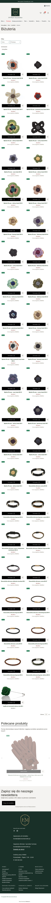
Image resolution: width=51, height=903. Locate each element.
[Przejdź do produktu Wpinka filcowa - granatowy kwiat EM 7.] (38, 410)
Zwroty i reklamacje (23, 888)
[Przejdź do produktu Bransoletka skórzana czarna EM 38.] (38, 473)
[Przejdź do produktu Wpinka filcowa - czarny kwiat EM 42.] (38, 127)
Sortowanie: (4, 46)
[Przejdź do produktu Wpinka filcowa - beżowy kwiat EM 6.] (13, 441)
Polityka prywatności (7, 878)
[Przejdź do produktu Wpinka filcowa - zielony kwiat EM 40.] (38, 159)
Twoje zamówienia (39, 869)
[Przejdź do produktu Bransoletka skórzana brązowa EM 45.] (13, 599)
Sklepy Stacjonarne (39, 888)
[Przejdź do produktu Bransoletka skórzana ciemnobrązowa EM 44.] (38, 599)
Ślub (9, 25)
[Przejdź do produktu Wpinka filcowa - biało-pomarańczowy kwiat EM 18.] (13, 346)
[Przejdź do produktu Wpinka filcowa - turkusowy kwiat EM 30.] (13, 283)
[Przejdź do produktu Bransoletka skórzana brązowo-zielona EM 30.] (38, 662)
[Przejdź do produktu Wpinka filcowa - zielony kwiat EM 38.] (13, 190)
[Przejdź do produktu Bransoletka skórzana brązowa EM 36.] (13, 504)
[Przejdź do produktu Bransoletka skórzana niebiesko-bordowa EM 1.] (13, 568)
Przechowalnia (38, 873)
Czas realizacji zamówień (8, 888)
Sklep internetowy (24, 901)
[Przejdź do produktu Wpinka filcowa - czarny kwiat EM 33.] (13, 252)
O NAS (20, 869)
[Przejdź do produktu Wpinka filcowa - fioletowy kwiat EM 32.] (38, 252)
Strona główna (3, 25)
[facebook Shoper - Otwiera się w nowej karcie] (14, 831)
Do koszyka (10, 74)
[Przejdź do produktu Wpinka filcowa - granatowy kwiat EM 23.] (13, 315)
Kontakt (4, 871)
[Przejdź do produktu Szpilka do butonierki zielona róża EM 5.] (13, 693)
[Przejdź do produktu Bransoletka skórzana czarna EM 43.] (13, 630)
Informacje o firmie (23, 871)
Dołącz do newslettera (8, 803)
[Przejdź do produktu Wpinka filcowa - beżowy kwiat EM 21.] (38, 315)
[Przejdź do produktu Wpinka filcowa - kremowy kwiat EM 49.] (13, 65)
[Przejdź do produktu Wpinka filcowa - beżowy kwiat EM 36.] (13, 221)
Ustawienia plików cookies (25, 880)
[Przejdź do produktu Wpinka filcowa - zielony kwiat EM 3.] (13, 473)
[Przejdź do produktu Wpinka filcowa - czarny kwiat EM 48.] (38, 65)
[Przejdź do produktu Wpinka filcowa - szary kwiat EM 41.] (13, 159)
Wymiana (21, 890)
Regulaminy (5, 873)
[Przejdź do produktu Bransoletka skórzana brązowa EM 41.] (13, 662)
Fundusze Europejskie (24, 878)
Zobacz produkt (23, 771)
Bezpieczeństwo (6, 882)
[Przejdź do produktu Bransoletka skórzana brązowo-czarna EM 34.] (38, 504)
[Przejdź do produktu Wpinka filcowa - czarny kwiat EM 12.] (38, 379)
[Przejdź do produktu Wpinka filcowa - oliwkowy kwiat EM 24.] (38, 283)
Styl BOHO (13, 25)
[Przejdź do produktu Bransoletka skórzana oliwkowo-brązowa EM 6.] (38, 535)
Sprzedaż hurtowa (23, 876)
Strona (42, 714)
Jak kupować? (5, 869)
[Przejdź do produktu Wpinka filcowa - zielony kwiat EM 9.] (13, 410)
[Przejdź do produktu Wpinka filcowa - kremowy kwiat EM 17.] (38, 346)
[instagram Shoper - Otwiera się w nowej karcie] (17, 831)
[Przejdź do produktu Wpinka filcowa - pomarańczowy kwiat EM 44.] (38, 96)
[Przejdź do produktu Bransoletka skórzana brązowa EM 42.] (38, 630)
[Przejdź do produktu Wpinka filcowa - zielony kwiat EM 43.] (13, 127)
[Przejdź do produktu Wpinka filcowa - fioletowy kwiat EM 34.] (38, 221)
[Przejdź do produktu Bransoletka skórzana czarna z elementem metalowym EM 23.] (13, 535)
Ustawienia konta (39, 871)
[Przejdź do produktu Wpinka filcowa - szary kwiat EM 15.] (13, 379)
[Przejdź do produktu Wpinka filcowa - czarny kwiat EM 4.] (38, 441)
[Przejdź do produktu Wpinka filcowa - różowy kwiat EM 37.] (38, 190)
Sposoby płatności (6, 890)
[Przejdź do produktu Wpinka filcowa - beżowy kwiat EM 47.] (13, 96)
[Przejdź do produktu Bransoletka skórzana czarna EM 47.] (38, 568)
